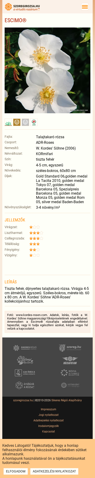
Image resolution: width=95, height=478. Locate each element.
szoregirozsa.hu (23, 400)
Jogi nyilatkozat (49, 415)
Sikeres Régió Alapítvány (66, 400)
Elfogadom (15, 471)
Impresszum (48, 409)
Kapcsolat (48, 431)
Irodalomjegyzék (48, 426)
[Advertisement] (47, 266)
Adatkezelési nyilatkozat (48, 420)
